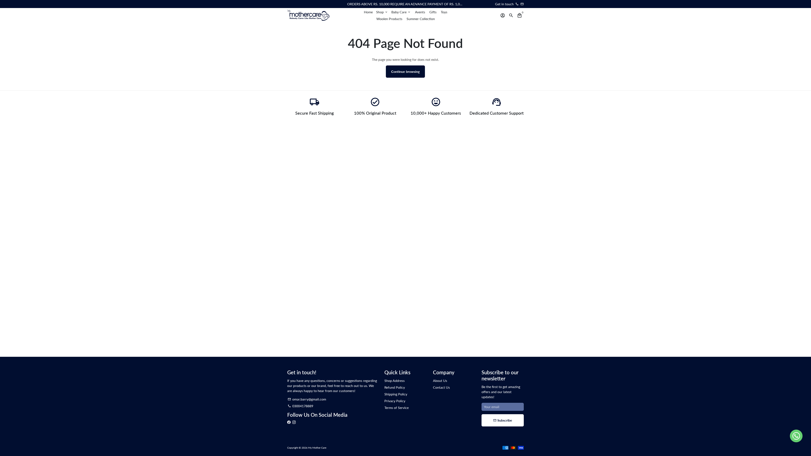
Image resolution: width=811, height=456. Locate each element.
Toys (444, 12)
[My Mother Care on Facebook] (289, 422)
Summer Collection (421, 19)
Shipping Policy (395, 394)
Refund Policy (394, 387)
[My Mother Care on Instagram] (294, 422)
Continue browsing (405, 71)
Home (368, 12)
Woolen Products (389, 19)
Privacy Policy (394, 401)
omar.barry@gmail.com (307, 399)
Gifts (433, 12)
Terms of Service (396, 408)
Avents (420, 12)
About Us (440, 381)
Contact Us (441, 387)
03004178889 (300, 406)
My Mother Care (317, 447)
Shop (382, 12)
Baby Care (401, 12)
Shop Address (394, 381)
